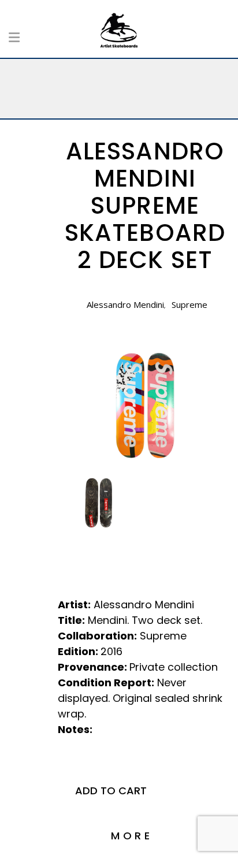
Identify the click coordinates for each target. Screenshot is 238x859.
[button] (111, 791)
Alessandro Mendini (125, 304)
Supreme (189, 304)
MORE (132, 835)
